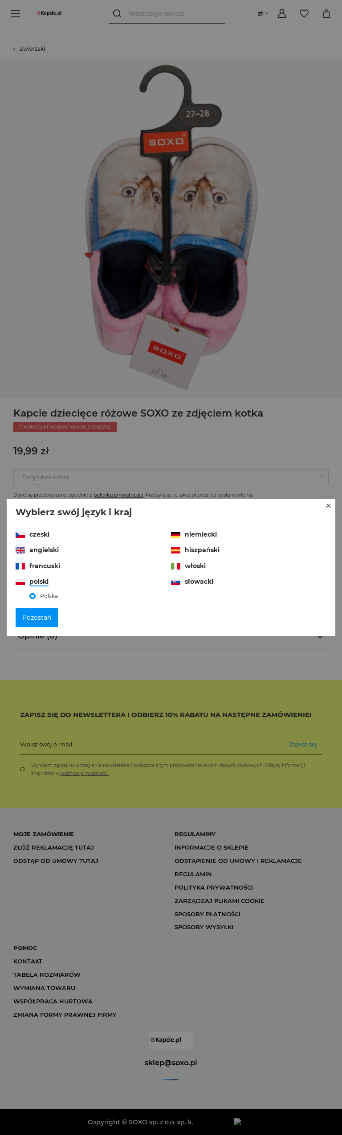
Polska (49, 596)
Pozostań (36, 618)
